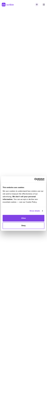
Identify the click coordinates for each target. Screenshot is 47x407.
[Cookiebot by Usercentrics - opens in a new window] (34, 179)
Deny (23, 225)
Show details (35, 211)
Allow (23, 218)
